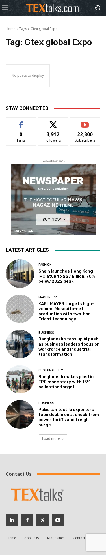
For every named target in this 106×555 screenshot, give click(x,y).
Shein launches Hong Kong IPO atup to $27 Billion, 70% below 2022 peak (66, 276)
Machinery (47, 297)
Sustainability (50, 370)
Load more (51, 438)
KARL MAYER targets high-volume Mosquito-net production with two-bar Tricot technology (66, 311)
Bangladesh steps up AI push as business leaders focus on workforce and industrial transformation (68, 347)
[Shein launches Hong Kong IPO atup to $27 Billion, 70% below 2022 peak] (20, 273)
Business (46, 332)
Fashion (45, 264)
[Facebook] (27, 520)
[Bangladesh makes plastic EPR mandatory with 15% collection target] (20, 379)
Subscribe (85, 122)
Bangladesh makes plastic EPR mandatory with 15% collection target (66, 381)
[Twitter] (42, 520)
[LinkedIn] (12, 520)
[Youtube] (58, 520)
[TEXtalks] (53, 8)
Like (21, 122)
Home (11, 28)
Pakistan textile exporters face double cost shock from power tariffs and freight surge (68, 417)
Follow (53, 122)
